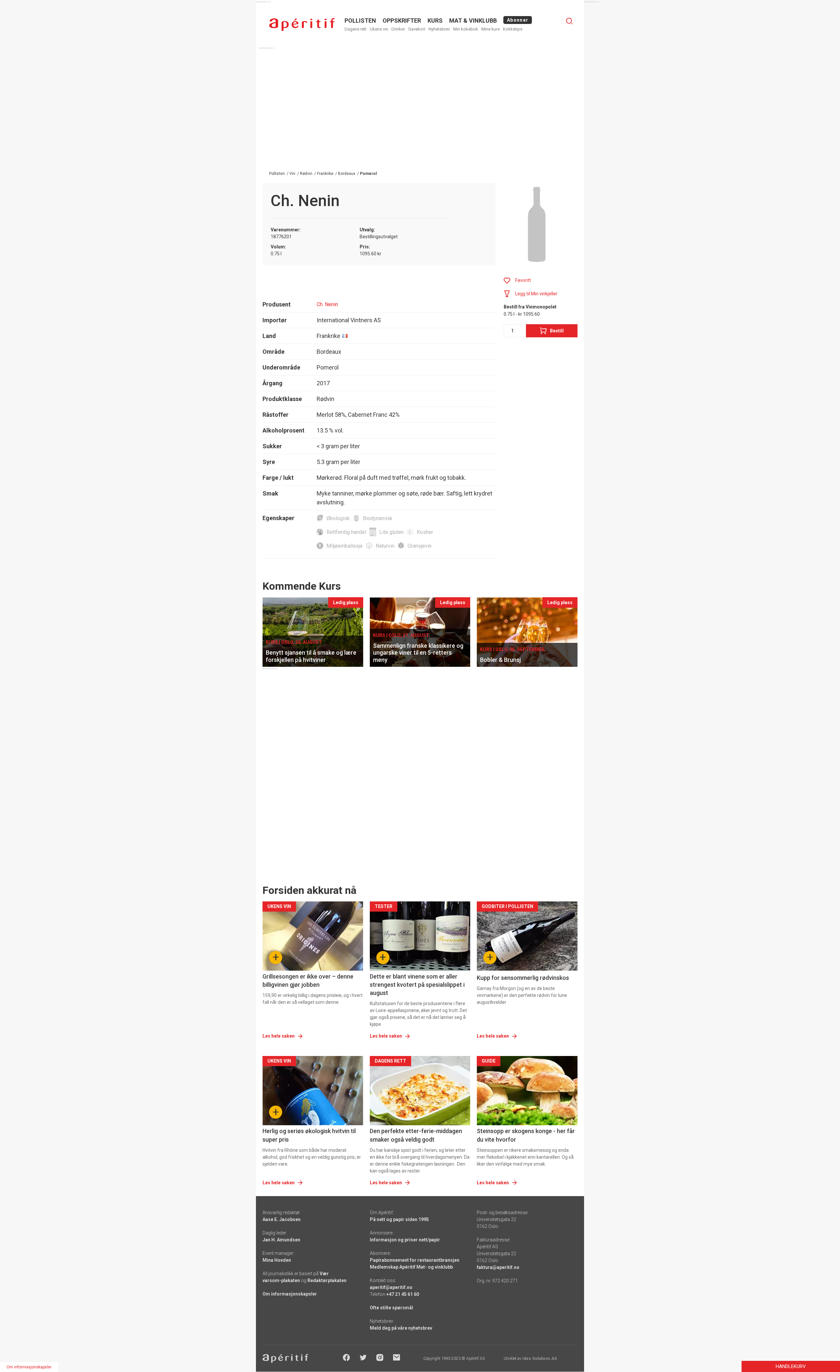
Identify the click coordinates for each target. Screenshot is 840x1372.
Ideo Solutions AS (539, 1358)
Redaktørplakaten (326, 1280)
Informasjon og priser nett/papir (405, 1239)
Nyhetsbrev (439, 29)
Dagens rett (356, 29)
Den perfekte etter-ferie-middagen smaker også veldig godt (416, 1135)
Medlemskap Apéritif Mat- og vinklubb (411, 1267)
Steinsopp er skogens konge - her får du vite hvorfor (526, 1135)
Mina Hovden (276, 1260)
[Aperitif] (302, 24)
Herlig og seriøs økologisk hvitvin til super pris (309, 1135)
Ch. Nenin (327, 304)
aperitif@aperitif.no (391, 1287)
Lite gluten (391, 532)
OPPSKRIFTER (402, 20)
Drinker (398, 29)
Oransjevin (419, 546)
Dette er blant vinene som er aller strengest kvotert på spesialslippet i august (417, 984)
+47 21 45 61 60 (402, 1294)
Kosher (425, 532)
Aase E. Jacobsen (281, 1219)
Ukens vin (379, 29)
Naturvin (385, 546)
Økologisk (338, 518)
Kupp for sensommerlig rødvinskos (523, 977)
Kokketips (512, 29)
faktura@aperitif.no (498, 1267)
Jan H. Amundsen (281, 1239)
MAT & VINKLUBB (473, 20)
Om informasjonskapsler (289, 1294)
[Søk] (569, 21)
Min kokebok (465, 29)
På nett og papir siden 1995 (399, 1219)
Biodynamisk (377, 518)
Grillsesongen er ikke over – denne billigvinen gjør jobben (307, 980)
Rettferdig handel (346, 532)
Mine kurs (490, 29)
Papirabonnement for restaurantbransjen (414, 1260)
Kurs (435, 20)
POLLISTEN (360, 20)
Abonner (517, 20)
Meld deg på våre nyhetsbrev (401, 1328)
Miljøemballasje (344, 546)
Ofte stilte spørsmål (391, 1307)
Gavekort (416, 29)
